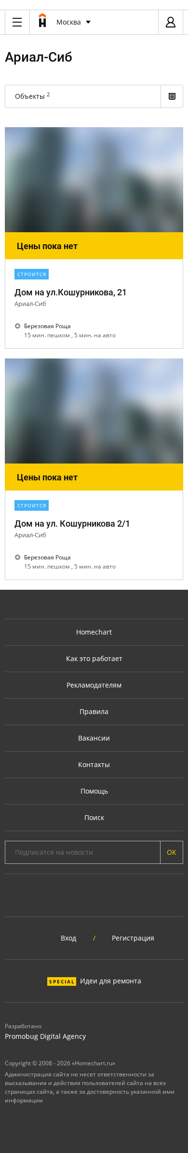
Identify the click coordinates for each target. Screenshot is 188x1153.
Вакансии (94, 737)
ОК (171, 852)
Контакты (94, 764)
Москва (68, 22)
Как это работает (94, 658)
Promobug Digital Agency (45, 1036)
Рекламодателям (94, 684)
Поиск (94, 817)
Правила (94, 711)
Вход (68, 937)
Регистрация (133, 937)
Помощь (94, 790)
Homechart (94, 631)
